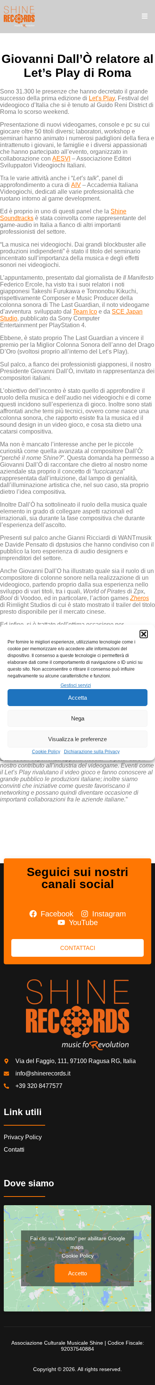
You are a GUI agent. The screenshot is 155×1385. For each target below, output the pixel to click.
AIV (76, 185)
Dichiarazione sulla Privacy (92, 751)
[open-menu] (144, 16)
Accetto (77, 1273)
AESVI (61, 158)
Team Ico (85, 311)
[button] (143, 634)
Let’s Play (102, 98)
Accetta (77, 697)
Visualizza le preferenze (77, 739)
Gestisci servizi (76, 685)
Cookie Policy (46, 751)
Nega (77, 718)
